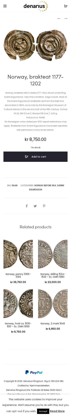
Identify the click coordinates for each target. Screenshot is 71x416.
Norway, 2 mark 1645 (53, 323)
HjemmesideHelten (39, 385)
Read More (57, 411)
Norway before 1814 (23, 18)
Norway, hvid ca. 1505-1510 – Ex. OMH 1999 (18, 325)
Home (6, 18)
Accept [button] (43, 411)
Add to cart (38, 156)
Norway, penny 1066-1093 (18, 275)
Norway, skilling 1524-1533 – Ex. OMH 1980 (52, 275)
